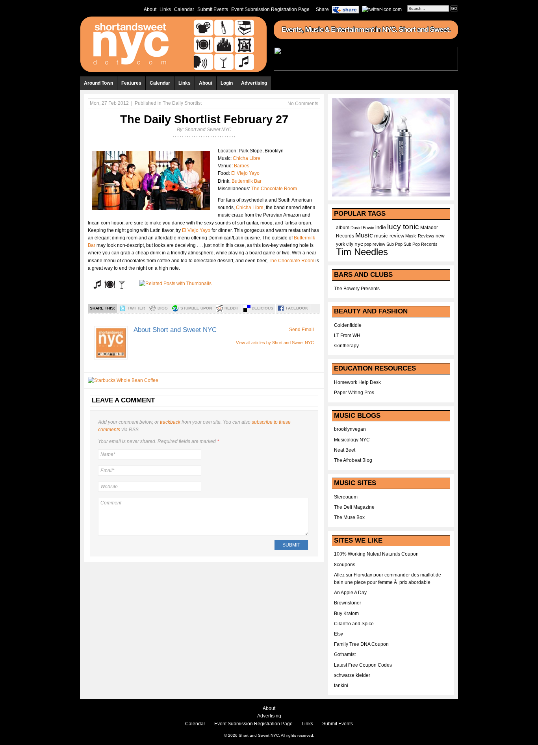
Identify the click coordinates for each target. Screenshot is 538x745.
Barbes (241, 166)
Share (322, 9)
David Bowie (362, 227)
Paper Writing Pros (354, 392)
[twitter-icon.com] (381, 9)
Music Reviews (419, 236)
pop (367, 244)
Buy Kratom (346, 613)
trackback (170, 422)
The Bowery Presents (357, 288)
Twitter (136, 308)
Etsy (338, 634)
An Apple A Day (350, 592)
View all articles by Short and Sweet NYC (275, 342)
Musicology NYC (352, 440)
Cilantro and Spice (354, 623)
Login (227, 83)
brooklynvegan (350, 429)
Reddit (231, 308)
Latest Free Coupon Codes (363, 665)
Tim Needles (362, 251)
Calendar (184, 9)
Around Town (98, 83)
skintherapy (346, 345)
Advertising (254, 83)
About (150, 9)
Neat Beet (344, 450)
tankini (341, 685)
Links (165, 9)
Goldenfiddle (348, 325)
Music (364, 235)
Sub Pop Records (421, 244)
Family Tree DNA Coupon (361, 644)
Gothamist (345, 654)
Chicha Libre (246, 158)
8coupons (344, 564)
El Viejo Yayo (245, 173)
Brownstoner (347, 603)
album (342, 227)
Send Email (301, 329)
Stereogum (346, 497)
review (379, 244)
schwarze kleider (352, 675)
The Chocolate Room (274, 188)
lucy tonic (403, 226)
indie (380, 227)
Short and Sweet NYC (208, 129)
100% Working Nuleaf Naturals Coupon (376, 554)
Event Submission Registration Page (270, 9)
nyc (358, 244)
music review (389, 236)
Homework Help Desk (357, 382)
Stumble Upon (196, 308)
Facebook (297, 308)
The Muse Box (349, 517)
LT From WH (347, 335)
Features (131, 83)
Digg (163, 308)
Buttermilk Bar (247, 181)
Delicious (262, 308)
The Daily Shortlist (182, 103)
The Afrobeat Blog (353, 460)
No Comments (303, 103)
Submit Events (212, 9)
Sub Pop (394, 244)
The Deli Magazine (354, 507)
